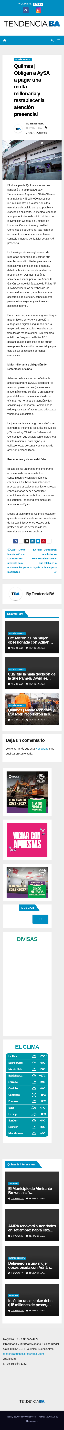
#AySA (30, 132)
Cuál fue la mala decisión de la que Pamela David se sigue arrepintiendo (31, 678)
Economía (13, 1295)
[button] (52, 40)
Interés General (23, 59)
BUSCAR (27, 907)
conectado (42, 748)
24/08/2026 (17, 1198)
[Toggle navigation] (59, 40)
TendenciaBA (36, 123)
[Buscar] (40, 919)
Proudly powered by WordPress (21, 1417)
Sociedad (13, 1183)
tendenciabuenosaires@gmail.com (23, 1353)
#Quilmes (41, 132)
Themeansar (32, 1421)
